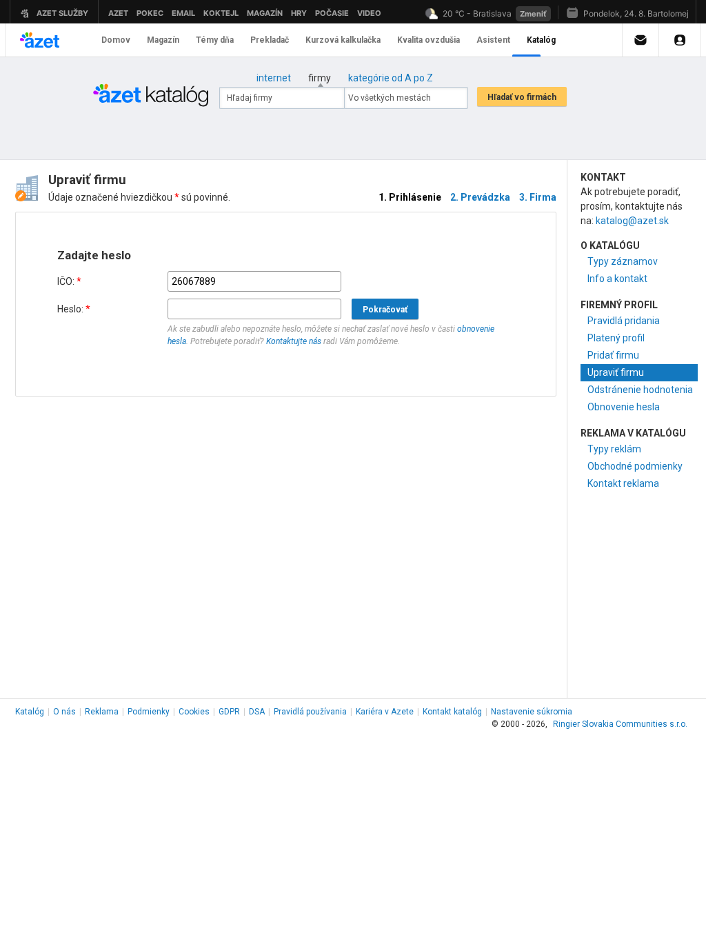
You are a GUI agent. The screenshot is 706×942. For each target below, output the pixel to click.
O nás (64, 711)
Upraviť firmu (615, 372)
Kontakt (452, 711)
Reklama (102, 711)
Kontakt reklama (623, 483)
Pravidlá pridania (623, 320)
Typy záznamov (622, 261)
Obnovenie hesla (623, 406)
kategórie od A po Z (390, 77)
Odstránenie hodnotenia (640, 389)
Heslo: (73, 308)
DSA (257, 711)
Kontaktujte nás (293, 341)
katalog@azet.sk (632, 220)
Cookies (194, 711)
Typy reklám (614, 448)
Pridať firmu (613, 355)
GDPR (229, 711)
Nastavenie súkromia (531, 711)
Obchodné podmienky (635, 466)
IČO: (69, 281)
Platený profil (616, 337)
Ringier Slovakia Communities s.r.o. (620, 724)
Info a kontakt (617, 278)
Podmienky (149, 711)
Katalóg (29, 711)
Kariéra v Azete (385, 711)
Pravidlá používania (310, 711)
